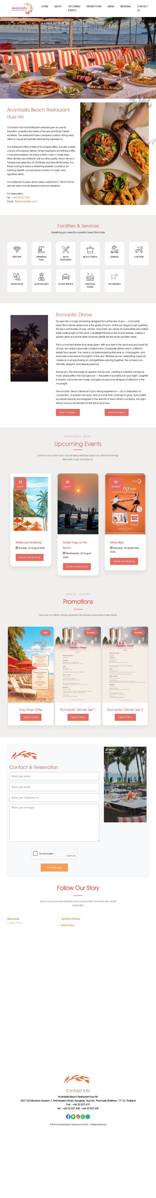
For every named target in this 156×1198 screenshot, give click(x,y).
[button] (11, 57)
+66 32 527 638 (21, 197)
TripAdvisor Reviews (70, 919)
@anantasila (13, 919)
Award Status (67, 925)
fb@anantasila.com (26, 201)
